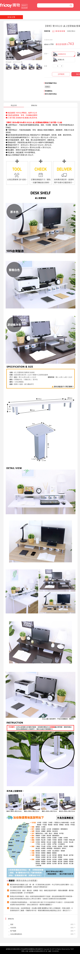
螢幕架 (47, 87)
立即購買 (61, 74)
